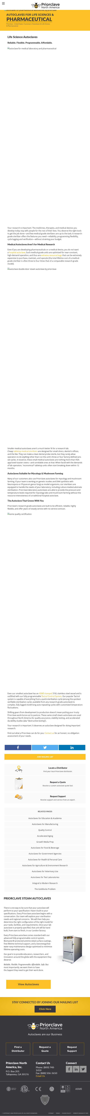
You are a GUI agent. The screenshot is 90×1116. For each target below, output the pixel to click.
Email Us (40, 1076)
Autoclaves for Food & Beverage (45, 847)
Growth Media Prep (45, 842)
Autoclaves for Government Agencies (45, 853)
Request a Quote (45, 1049)
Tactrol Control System (51, 696)
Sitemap (51, 1113)
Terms (58, 1113)
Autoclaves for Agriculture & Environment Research (45, 865)
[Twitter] (83, 1069)
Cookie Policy (66, 1113)
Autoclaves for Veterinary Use (45, 871)
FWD (86, 1113)
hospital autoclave (17, 252)
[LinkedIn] (76, 1069)
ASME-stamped (45, 693)
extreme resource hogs (51, 255)
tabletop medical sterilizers (26, 451)
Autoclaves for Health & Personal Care (45, 859)
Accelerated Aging (45, 836)
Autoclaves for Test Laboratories (45, 877)
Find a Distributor (18, 1049)
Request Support (72, 1049)
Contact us (49, 733)
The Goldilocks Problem (45, 889)
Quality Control (45, 830)
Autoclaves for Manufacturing (45, 824)
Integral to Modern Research (45, 883)
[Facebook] (69, 1069)
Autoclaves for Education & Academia (45, 818)
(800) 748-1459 (45, 1069)
